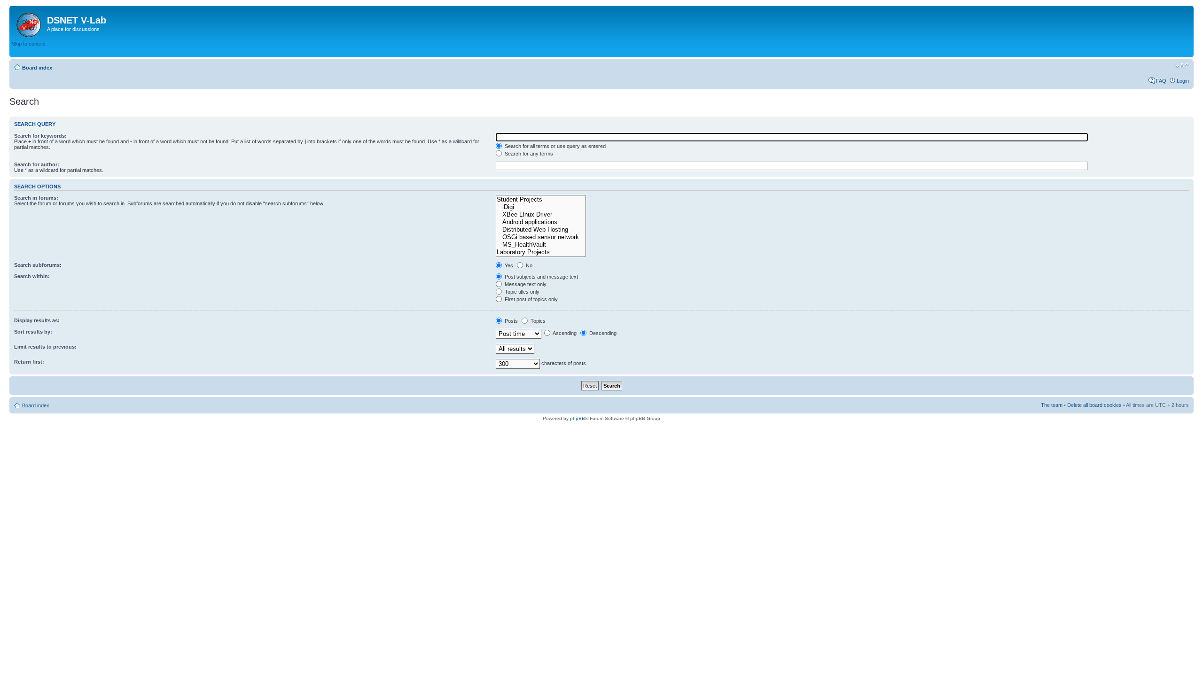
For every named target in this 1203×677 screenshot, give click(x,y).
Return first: (29, 362)
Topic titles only (521, 292)
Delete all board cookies (1094, 405)
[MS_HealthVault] (541, 245)
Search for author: (36, 164)
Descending (602, 333)
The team (1051, 405)
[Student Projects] (541, 199)
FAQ (1161, 81)
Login (1183, 81)
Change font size (1182, 66)
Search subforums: (38, 265)
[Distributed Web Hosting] (541, 229)
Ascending (564, 333)
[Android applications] (541, 222)
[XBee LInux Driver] (541, 214)
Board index (37, 67)
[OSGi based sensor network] (541, 237)
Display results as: (37, 320)
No (528, 265)
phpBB (577, 418)
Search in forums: (36, 198)
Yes (508, 265)
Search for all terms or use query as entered (554, 146)
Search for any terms (528, 153)
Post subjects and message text (540, 277)
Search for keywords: (40, 136)
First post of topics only (530, 299)
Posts (510, 321)
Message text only (525, 284)
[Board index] (29, 23)
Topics (537, 321)
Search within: (32, 276)
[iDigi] (541, 207)
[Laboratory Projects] (541, 252)
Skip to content (29, 44)
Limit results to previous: (45, 347)
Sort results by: (33, 332)
